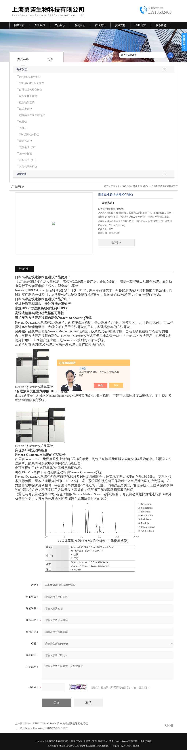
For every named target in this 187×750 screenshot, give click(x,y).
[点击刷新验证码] (78, 687)
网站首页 (19, 25)
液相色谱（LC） (141, 186)
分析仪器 (22, 69)
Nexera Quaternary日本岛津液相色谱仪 (46, 728)
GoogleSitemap (121, 741)
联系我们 (161, 25)
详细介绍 (24, 268)
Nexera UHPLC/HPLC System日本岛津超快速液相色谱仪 (56, 723)
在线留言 (141, 25)
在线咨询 (116, 242)
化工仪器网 (145, 741)
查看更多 (22, 174)
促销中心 (80, 25)
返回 (167, 725)
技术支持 (120, 25)
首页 (106, 186)
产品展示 (60, 25)
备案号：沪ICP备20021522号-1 (98, 741)
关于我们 (40, 25)
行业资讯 (100, 25)
